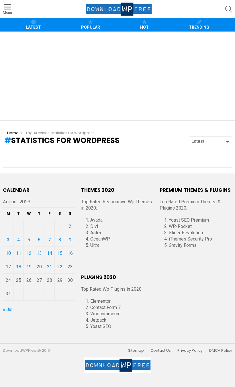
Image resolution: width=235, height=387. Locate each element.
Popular (90, 27)
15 (59, 253)
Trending (199, 27)
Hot (144, 27)
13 (39, 253)
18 (18, 266)
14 (49, 253)
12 (29, 253)
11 (18, 253)
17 (8, 266)
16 (70, 253)
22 (59, 266)
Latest (33, 27)
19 (29, 266)
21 (49, 266)
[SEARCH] (228, 9)
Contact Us (160, 350)
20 (39, 266)
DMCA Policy (220, 350)
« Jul (7, 309)
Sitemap (136, 350)
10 (8, 253)
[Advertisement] (119, 76)
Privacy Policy (190, 350)
